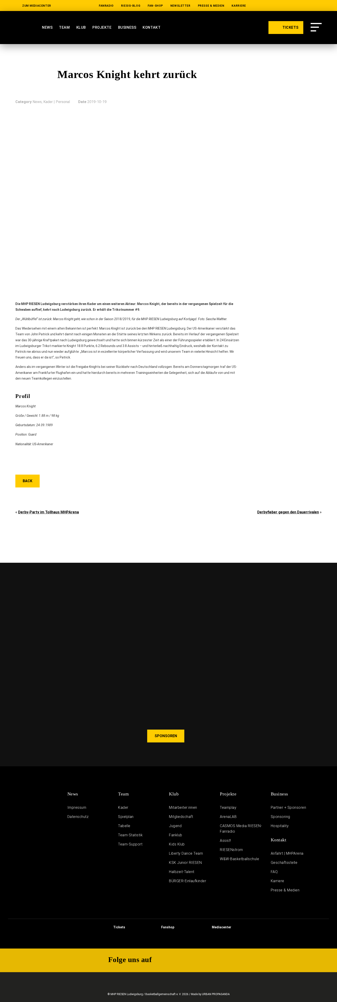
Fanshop (167, 927)
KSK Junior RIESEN (185, 862)
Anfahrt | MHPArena (287, 853)
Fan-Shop (155, 5)
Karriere (239, 5)
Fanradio (106, 5)
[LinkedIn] (260, 5)
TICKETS (290, 27)
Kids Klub (177, 844)
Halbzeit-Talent (181, 872)
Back (27, 481)
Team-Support (130, 844)
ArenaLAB (228, 816)
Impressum (76, 807)
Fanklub (175, 835)
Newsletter (180, 5)
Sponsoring (280, 816)
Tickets (119, 927)
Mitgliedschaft (181, 816)
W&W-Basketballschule (239, 859)
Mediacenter (221, 927)
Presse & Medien (211, 5)
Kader (123, 807)
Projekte (102, 27)
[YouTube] (274, 5)
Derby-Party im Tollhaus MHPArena (48, 512)
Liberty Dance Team (186, 853)
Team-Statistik (130, 835)
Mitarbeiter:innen (183, 807)
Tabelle (124, 826)
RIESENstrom (231, 850)
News (47, 27)
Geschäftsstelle (284, 862)
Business (127, 27)
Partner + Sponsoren (288, 807)
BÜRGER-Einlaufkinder (187, 881)
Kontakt (151, 27)
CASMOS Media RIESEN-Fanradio (241, 829)
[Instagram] (289, 5)
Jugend (175, 826)
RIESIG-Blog (130, 5)
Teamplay (228, 807)
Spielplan (126, 816)
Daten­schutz (78, 816)
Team (64, 27)
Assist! (225, 840)
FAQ (274, 872)
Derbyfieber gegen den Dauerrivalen (288, 512)
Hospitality (280, 826)
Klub (81, 27)
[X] (304, 5)
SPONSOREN (166, 736)
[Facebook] (318, 5)
